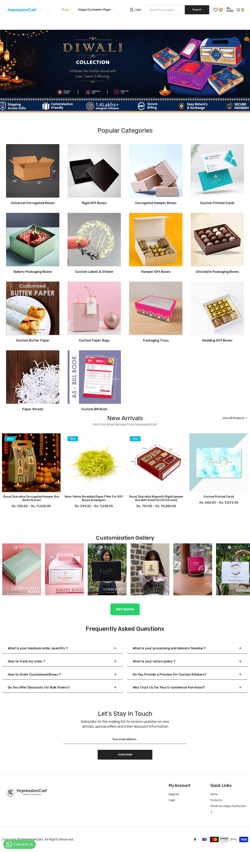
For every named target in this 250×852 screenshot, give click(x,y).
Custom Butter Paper (33, 340)
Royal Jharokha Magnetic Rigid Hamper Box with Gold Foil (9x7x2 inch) (94, 498)
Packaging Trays (156, 340)
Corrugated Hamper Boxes (156, 203)
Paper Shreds (32, 409)
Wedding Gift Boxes (217, 340)
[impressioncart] (21, 10)
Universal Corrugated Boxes (33, 203)
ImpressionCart (32, 839)
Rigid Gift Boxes (94, 203)
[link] (125, 63)
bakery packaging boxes (33, 271)
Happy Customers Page (94, 9)
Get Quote (125, 609)
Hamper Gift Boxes (156, 271)
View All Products (233, 418)
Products (216, 800)
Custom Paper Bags (94, 340)
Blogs (66, 9)
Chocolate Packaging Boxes (217, 271)
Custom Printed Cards (217, 203)
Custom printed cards (156, 496)
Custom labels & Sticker (94, 271)
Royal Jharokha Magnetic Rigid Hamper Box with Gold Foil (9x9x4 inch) (219, 498)
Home (214, 794)
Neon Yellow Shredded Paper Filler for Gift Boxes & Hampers (31, 498)
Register (174, 794)
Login (172, 800)
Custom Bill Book (94, 409)
